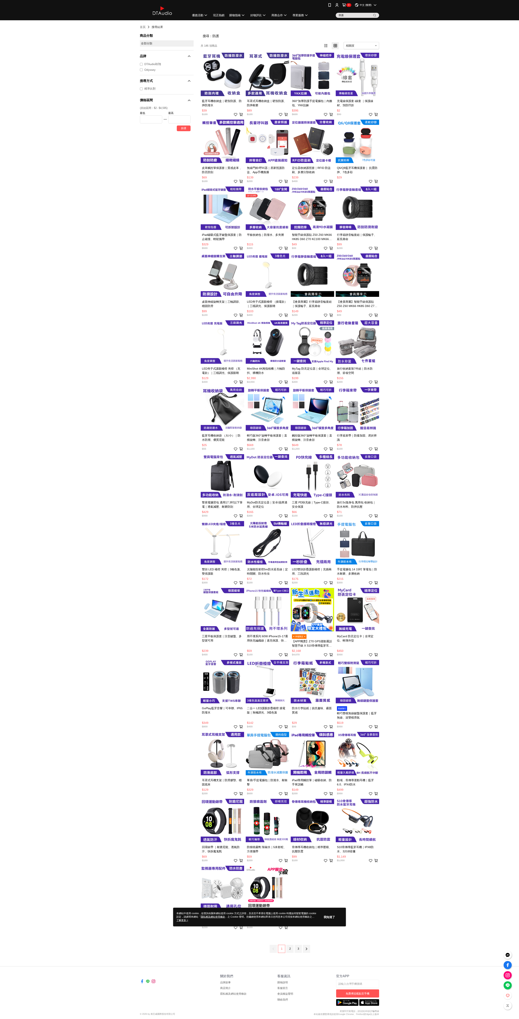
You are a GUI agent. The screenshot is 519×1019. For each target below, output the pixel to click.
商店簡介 (225, 988)
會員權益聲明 (285, 993)
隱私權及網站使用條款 (233, 993)
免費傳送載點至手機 (357, 993)
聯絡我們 (282, 999)
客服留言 (282, 988)
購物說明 (282, 982)
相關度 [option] (350, 45)
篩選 (183, 128)
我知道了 (329, 917)
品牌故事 (225, 982)
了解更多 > (182, 920)
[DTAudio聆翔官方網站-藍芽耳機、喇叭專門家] (162, 10)
